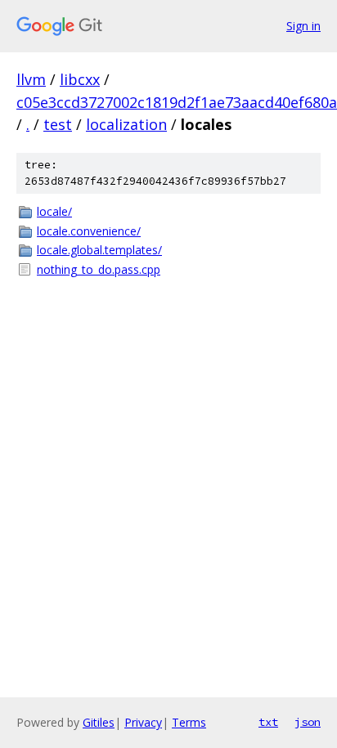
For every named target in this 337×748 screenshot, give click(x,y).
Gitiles (99, 722)
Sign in (303, 26)
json (307, 721)
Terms (189, 722)
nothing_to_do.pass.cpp (98, 269)
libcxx (80, 79)
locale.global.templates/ (99, 250)
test (57, 124)
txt (268, 721)
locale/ (54, 211)
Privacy (143, 722)
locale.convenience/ (89, 231)
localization (126, 124)
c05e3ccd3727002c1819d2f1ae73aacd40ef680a (176, 102)
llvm (31, 79)
